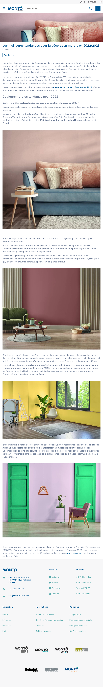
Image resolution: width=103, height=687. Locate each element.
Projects (6, 631)
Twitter (55, 583)
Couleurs (40, 625)
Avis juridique (75, 614)
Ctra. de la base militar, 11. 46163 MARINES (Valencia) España (20, 579)
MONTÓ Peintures (83, 594)
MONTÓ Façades (83, 577)
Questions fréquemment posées (49, 620)
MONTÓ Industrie (83, 583)
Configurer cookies (77, 631)
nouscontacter (74, 553)
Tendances (9, 55)
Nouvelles (7, 625)
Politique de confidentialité (80, 620)
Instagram (56, 577)
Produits (6, 614)
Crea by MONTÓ (83, 588)
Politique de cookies (78, 625)
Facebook (56, 588)
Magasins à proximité (45, 614)
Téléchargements (43, 631)
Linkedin (55, 594)
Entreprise (7, 620)
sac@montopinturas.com (19, 595)
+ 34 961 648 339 (16, 589)
